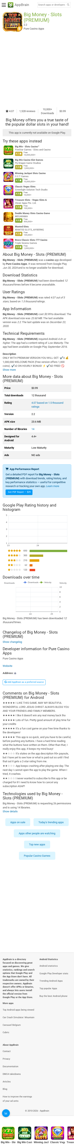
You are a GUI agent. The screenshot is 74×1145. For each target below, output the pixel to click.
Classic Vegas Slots (25, 186)
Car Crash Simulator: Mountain (18, 1017)
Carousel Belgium (12, 1025)
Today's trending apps (51, 822)
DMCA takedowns (12, 1074)
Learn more (52, 486)
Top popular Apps (48, 988)
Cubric (6, 1032)
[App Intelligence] (6, 1113)
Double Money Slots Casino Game (32, 213)
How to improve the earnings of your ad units (17, 1098)
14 (32, 429)
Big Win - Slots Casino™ (27, 146)
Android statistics (48, 966)
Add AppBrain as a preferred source (25, 682)
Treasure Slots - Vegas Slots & (31, 200)
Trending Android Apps (51, 981)
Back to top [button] (65, 1115)
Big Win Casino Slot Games (29, 160)
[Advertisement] (37, 69)
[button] (37, 673)
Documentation (10, 1066)
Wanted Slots (22, 226)
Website (7, 665)
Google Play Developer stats (53, 973)
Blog (5, 1089)
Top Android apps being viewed (18, 1010)
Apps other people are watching (37, 833)
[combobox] (52, 4)
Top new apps (37, 844)
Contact (7, 1051)
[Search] (68, 5)
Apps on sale (17, 822)
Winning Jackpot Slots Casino (30, 173)
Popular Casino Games (37, 855)
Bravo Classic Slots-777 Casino (31, 240)
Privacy (6, 1059)
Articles (7, 1081)
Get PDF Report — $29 (19, 492)
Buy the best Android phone (53, 996)
